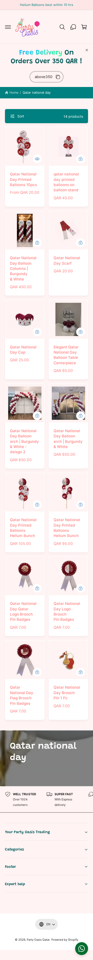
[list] (46, 799)
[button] (7, 27)
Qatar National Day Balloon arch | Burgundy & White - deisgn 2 (24, 441)
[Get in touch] (73, 27)
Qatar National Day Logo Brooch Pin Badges (67, 611)
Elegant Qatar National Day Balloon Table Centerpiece (66, 355)
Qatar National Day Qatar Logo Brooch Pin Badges (23, 611)
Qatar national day (37, 92)
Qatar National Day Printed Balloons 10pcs (23, 179)
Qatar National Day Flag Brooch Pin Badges (21, 695)
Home (14, 92)
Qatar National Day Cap (23, 350)
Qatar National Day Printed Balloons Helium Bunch (23, 527)
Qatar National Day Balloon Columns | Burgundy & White (23, 268)
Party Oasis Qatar (38, 939)
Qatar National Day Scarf (67, 260)
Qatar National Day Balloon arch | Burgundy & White (68, 438)
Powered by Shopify (64, 939)
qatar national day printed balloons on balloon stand (66, 182)
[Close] (87, 50)
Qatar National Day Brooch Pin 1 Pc (67, 692)
